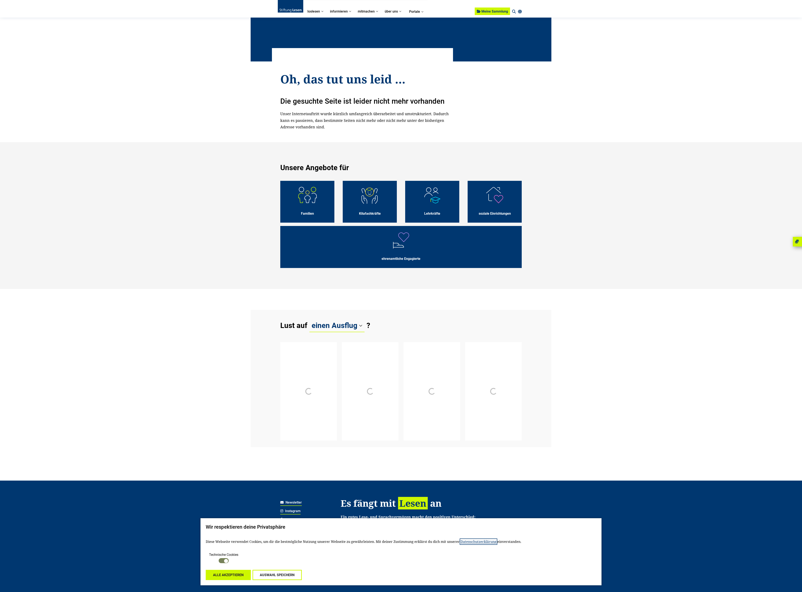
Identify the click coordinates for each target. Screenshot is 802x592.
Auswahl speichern (277, 575)
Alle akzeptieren (228, 575)
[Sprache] (520, 11)
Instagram (292, 511)
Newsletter (293, 502)
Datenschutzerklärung (478, 541)
